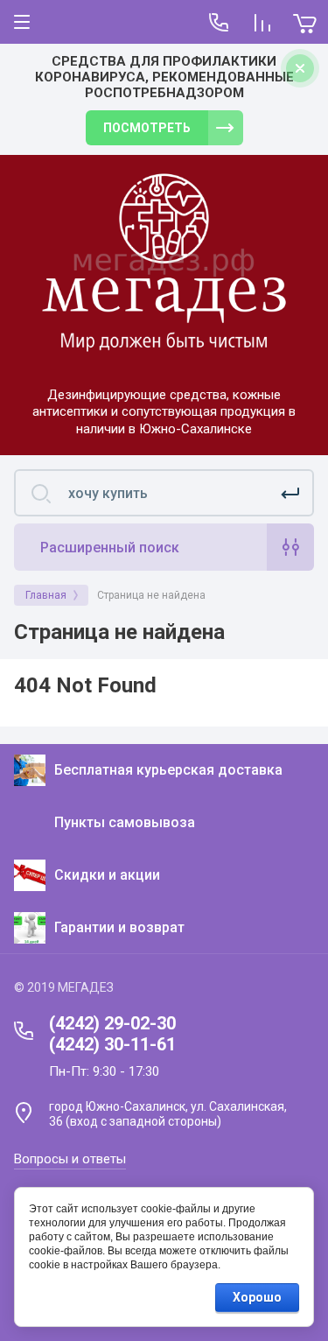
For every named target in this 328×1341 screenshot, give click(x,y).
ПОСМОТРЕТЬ (147, 128)
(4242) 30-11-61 (112, 1044)
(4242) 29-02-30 (112, 1023)
